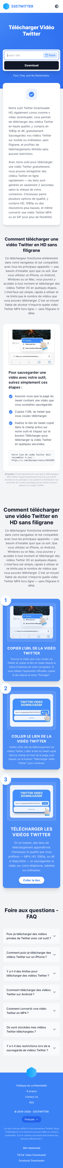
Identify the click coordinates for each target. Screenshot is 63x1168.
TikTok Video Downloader (31, 1154)
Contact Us (31, 1096)
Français (29, 1119)
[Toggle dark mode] (56, 6)
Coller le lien (31, 880)
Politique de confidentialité (31, 1085)
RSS (31, 1102)
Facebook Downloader (31, 1160)
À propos (31, 1091)
